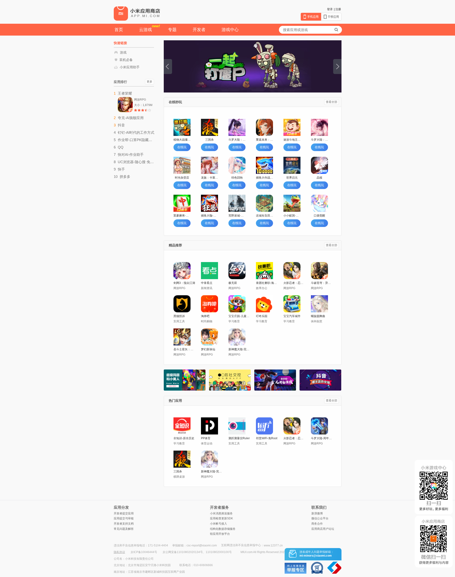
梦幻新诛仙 (208, 349)
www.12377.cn (273, 545)
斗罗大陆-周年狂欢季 (322, 438)
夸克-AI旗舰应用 (131, 118)
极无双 (232, 283)
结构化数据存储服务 (223, 529)
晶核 (319, 177)
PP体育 (205, 438)
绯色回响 (237, 177)
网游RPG (179, 288)
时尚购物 (206, 321)
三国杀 (209, 139)
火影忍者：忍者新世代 (294, 283)
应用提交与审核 (124, 518)
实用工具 (179, 321)
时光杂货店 (182, 177)
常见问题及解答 (124, 529)
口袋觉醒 (319, 215)
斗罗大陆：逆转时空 (319, 139)
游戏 (123, 52)
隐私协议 (119, 552)
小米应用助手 (130, 67)
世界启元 (292, 177)
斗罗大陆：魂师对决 (237, 139)
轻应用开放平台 (220, 533)
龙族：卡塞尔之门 (209, 177)
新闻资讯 (206, 288)
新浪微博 (317, 513)
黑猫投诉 (179, 316)
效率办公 (261, 288)
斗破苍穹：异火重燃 (322, 283)
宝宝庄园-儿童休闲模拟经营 (239, 316)
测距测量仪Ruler (239, 438)
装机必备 (126, 60)
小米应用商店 (137, 13)
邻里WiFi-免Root (266, 438)
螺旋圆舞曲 (318, 316)
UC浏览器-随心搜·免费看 (136, 162)
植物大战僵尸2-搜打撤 (182, 139)
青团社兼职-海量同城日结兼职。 (267, 283)
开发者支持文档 (124, 523)
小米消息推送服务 (221, 513)
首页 (118, 29)
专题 (172, 29)
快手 (121, 169)
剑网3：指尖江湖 (184, 283)
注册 (338, 9)
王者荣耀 (125, 93)
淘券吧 (205, 316)
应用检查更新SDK (221, 518)
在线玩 (182, 147)
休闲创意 (316, 321)
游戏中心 (230, 29)
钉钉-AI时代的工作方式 (136, 132)
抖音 (121, 125)
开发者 (199, 29)
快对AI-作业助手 (131, 154)
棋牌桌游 (179, 476)
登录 (330, 9)
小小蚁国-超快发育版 (291, 215)
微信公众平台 (319, 518)
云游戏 (149, 28)
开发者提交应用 (124, 513)
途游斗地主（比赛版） (291, 139)
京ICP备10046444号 (144, 552)
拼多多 (125, 177)
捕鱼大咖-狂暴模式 (209, 215)
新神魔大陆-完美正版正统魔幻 (239, 349)
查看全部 (331, 102)
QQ (120, 147)
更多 (149, 81)
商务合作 (317, 523)
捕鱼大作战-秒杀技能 (264, 177)
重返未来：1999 (264, 139)
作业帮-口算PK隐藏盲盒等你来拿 (136, 140)
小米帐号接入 (218, 523)
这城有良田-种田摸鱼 (264, 215)
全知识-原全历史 (183, 438)
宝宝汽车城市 (291, 316)
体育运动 (206, 443)
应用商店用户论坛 (322, 529)
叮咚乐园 (261, 316)
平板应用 (331, 17)
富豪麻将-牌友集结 (182, 215)
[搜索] (336, 30)
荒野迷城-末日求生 (237, 215)
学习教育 (234, 321)
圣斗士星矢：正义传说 (184, 349)
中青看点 (206, 283)
